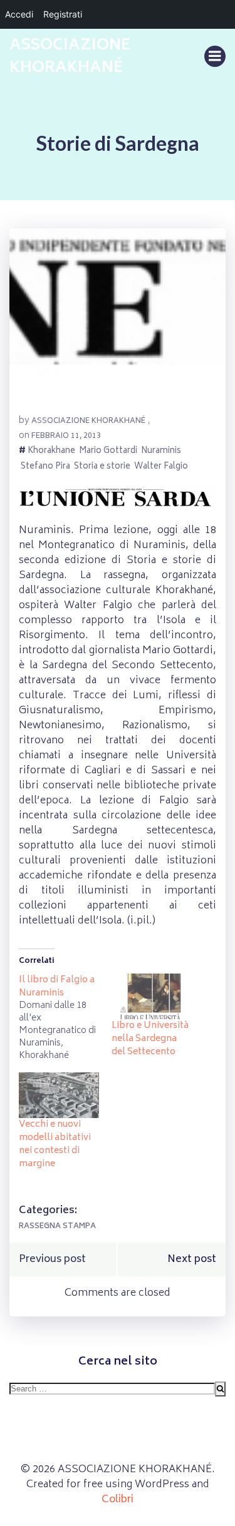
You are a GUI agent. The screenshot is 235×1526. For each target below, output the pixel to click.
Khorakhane (51, 452)
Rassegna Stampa (57, 1227)
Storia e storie (102, 467)
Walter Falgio (161, 467)
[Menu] (215, 56)
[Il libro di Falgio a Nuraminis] (65, 1018)
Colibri (117, 1499)
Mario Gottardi (108, 452)
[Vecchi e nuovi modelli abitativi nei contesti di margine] (59, 1095)
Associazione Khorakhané (88, 421)
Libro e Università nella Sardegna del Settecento (150, 1039)
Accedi (19, 14)
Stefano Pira (45, 467)
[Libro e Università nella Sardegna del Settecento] (152, 996)
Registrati (62, 14)
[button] (117, 316)
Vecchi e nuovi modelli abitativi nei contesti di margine (55, 1144)
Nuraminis (161, 452)
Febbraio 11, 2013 (66, 436)
